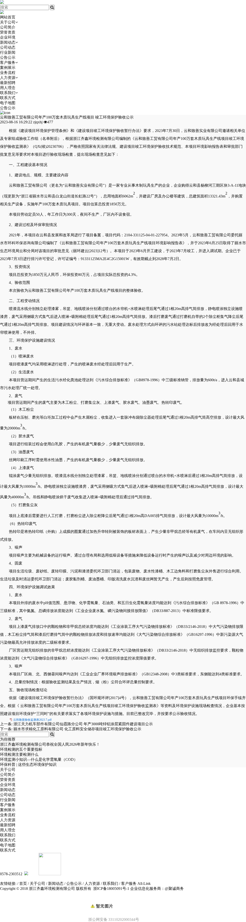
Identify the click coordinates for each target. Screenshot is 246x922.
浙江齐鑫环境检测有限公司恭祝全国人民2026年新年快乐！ (50, 744)
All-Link (144, 883)
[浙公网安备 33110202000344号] (123, 898)
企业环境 (7, 37)
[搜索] (52, 7)
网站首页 (7, 17)
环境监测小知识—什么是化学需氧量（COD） (39, 759)
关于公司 (7, 22)
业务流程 (7, 73)
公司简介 (7, 27)
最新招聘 (7, 83)
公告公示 (7, 57)
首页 (23, 883)
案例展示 (7, 67)
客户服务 (7, 62)
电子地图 (7, 103)
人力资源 (7, 78)
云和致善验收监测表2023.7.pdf (32, 719)
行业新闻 (7, 52)
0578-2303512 (11, 874)
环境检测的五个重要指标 (21, 749)
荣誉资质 (7, 32)
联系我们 (7, 93)
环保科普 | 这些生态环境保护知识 (28, 764)
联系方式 (7, 98)
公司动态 (7, 47)
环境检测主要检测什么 (19, 754)
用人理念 (7, 88)
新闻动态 (7, 42)
